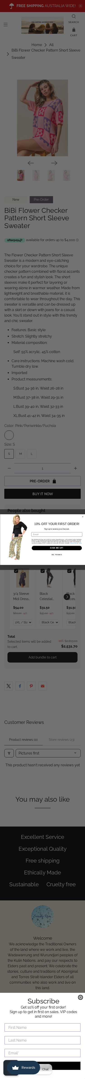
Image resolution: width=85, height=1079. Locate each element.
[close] (80, 997)
